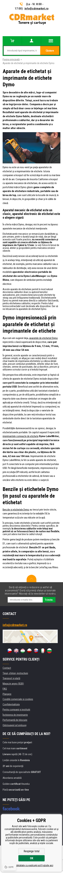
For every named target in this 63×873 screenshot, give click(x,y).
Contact (7, 668)
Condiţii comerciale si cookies (18, 699)
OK (31, 858)
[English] (16, 650)
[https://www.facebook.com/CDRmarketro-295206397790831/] (11, 808)
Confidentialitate (11, 704)
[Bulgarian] (49, 650)
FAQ (5, 688)
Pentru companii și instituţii (16, 709)
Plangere (7, 694)
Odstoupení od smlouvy (14, 725)
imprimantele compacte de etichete (20, 436)
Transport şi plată (11, 678)
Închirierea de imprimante (15, 714)
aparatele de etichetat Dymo (43, 338)
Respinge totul (31, 851)
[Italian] (42, 650)
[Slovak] (36, 650)
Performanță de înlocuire (15, 720)
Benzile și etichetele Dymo (16, 509)
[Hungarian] (22, 650)
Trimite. (49, 599)
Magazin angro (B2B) (13, 683)
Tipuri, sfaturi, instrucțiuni (15, 673)
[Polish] (29, 650)
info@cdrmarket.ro (36, 8)
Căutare (50, 50)
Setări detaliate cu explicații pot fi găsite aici (31, 865)
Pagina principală (11, 59)
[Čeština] (9, 650)
